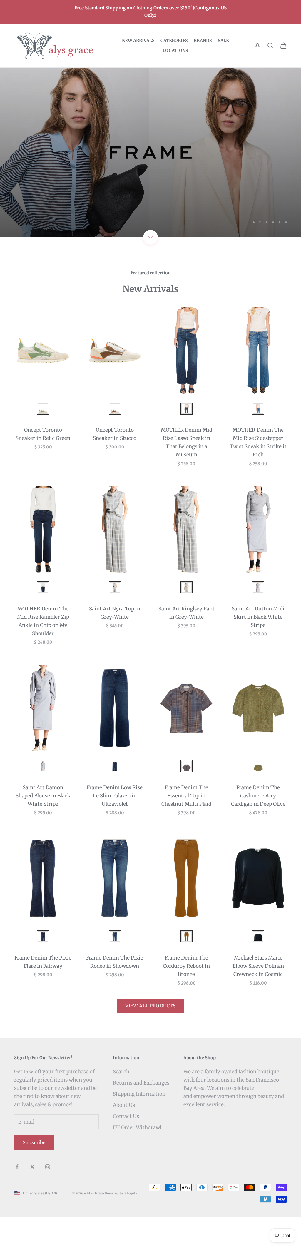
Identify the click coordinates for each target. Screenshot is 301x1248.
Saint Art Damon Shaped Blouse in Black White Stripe (43, 826)
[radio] (42, 440)
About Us (124, 1136)
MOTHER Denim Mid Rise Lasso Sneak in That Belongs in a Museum (186, 473)
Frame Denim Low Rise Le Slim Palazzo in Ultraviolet (115, 826)
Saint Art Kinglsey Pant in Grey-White (186, 644)
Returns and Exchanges (141, 1113)
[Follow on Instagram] (48, 1198)
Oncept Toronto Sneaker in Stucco (114, 465)
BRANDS (203, 40)
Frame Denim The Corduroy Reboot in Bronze (186, 997)
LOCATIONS (175, 50)
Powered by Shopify (121, 1224)
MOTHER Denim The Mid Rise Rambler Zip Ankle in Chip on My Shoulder (43, 652)
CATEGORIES (174, 40)
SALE (223, 40)
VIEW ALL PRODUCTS (150, 1037)
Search (121, 1102)
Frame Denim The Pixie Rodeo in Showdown (114, 993)
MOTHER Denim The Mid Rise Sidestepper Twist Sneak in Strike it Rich (258, 473)
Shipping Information (139, 1125)
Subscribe (34, 1174)
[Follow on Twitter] (32, 1198)
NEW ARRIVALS (138, 40)
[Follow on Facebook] (17, 1198)
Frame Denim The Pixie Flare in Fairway (42, 993)
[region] (150, 168)
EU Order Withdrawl (137, 1158)
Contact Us (126, 1147)
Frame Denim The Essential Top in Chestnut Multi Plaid (186, 826)
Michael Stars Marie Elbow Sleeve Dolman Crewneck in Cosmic (258, 997)
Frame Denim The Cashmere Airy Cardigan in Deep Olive (258, 826)
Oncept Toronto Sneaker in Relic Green (43, 465)
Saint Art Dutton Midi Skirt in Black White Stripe (258, 648)
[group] (150, 168)
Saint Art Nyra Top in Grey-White (114, 644)
